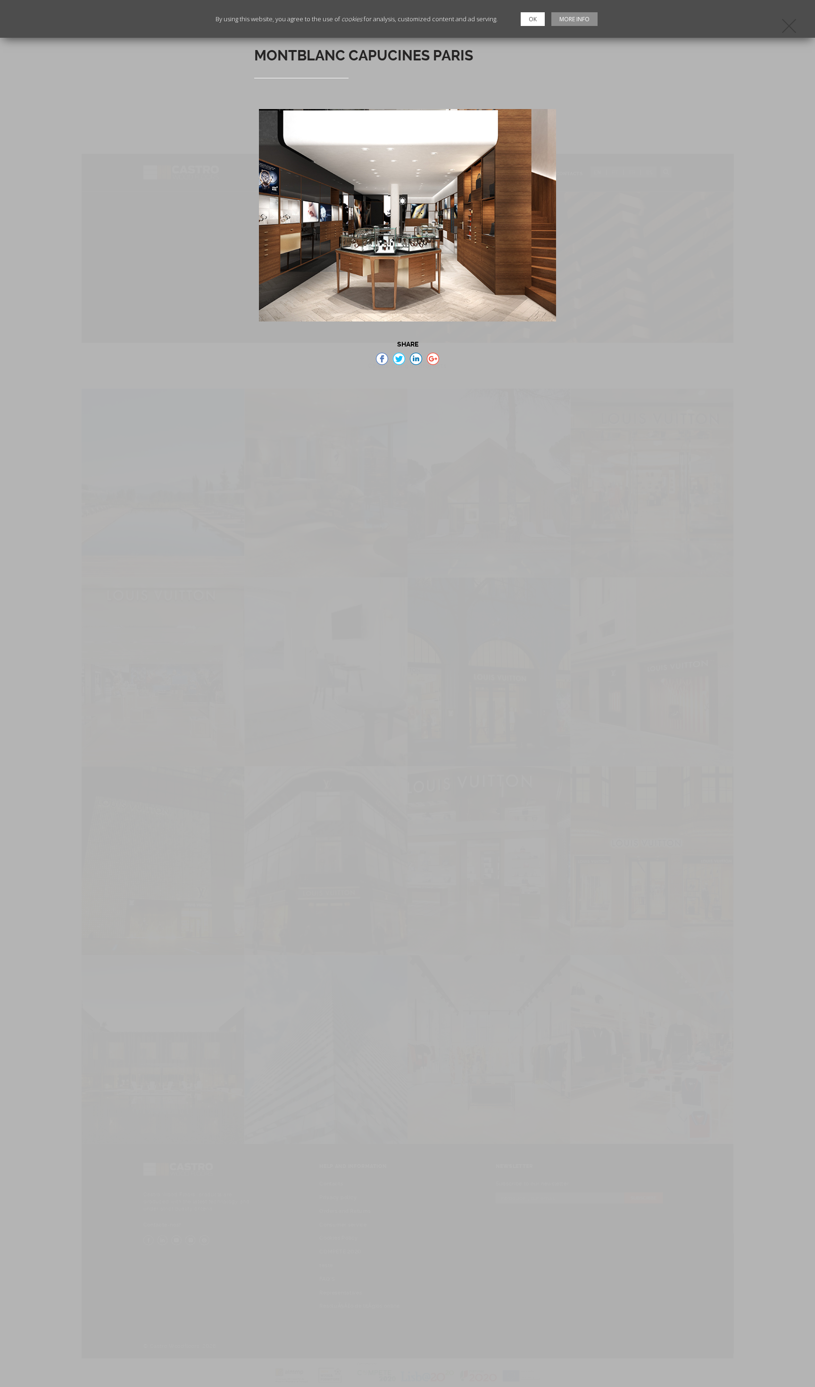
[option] (407, 215)
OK (533, 19)
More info (574, 19)
